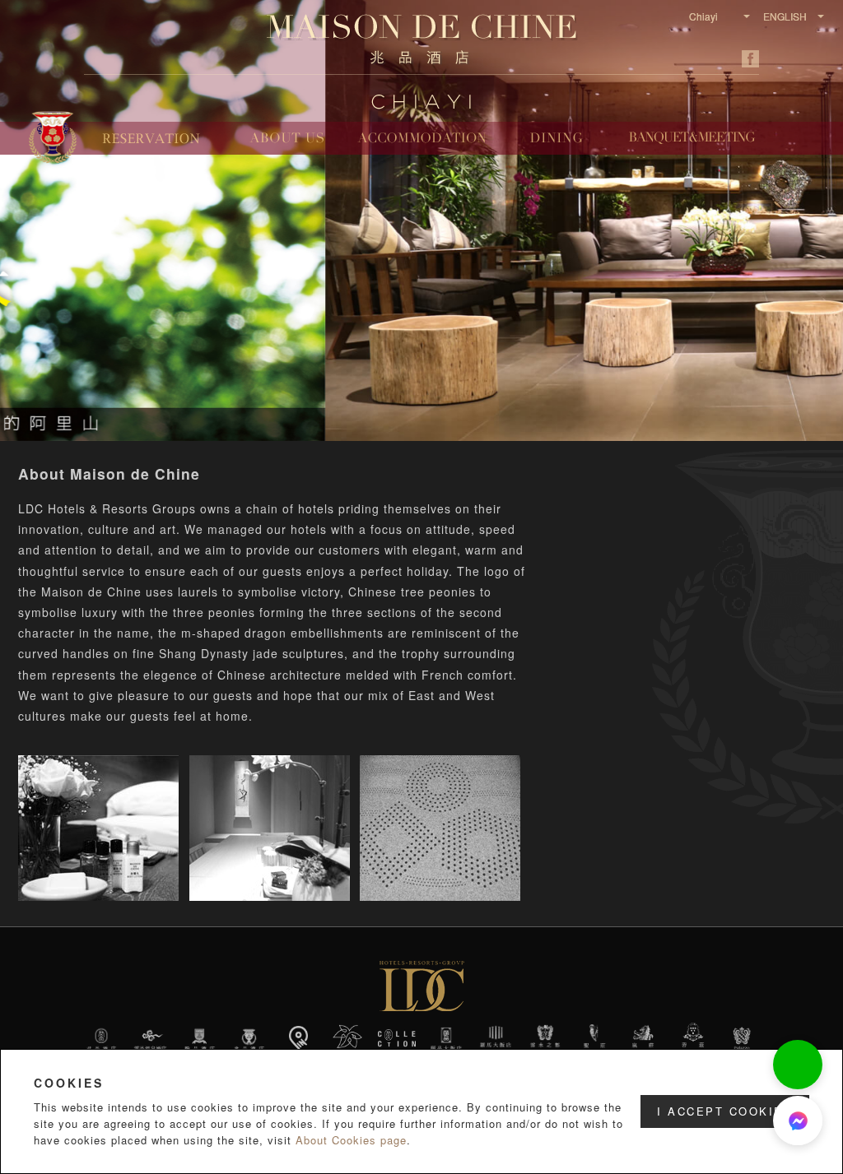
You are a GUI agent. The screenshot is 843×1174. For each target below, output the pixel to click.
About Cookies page (351, 1140)
